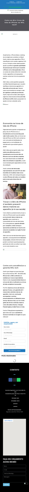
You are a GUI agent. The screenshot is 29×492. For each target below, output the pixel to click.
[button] (1, 11)
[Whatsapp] (18, 380)
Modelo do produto (9, 344)
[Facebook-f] (10, 380)
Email (5, 338)
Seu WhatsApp (8, 332)
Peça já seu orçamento (15, 310)
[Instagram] (14, 380)
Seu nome (7, 327)
